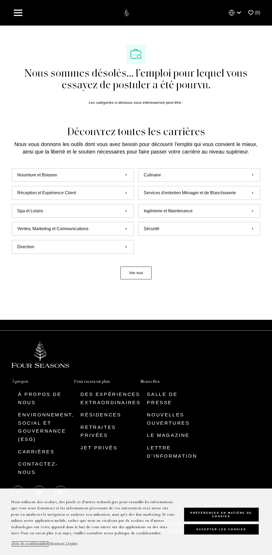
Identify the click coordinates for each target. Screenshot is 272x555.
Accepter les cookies (221, 529)
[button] (136, 273)
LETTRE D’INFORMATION (172, 452)
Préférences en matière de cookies (221, 514)
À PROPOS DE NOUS (40, 398)
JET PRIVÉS (98, 447)
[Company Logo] (126, 12)
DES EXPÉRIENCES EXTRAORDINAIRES (110, 398)
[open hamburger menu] (18, 12)
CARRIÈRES (36, 451)
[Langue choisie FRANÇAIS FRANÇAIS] (235, 13)
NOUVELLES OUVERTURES (168, 419)
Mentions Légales (63, 544)
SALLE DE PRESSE (162, 398)
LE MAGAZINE (168, 435)
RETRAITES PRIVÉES (98, 431)
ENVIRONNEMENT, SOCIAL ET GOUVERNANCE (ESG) (46, 427)
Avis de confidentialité (30, 544)
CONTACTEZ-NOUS (38, 468)
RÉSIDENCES (100, 414)
